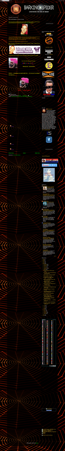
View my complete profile (46, 129)
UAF (27, 96)
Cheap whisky (45, 223)
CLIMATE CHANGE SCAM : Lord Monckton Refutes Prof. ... (49, 296)
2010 (44, 263)
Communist (13, 96)
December (45, 264)
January (45, 313)
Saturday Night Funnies (47, 294)
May (44, 308)
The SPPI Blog (45, 229)
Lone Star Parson (45, 201)
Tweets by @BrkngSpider (46, 156)
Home (24, 153)
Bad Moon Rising (45, 217)
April (45, 309)
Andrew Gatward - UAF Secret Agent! (49, 274)
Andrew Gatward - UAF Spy (48, 276)
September (45, 268)
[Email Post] (28, 95)
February (45, 312)
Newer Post (11, 153)
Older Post (37, 153)
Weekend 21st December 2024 (47, 245)
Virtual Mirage (45, 216)
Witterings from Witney (46, 237)
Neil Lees (18, 96)
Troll (25, 96)
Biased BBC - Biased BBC (47, 244)
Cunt (16, 96)
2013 (44, 259)
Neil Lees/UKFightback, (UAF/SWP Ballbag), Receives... (49, 298)
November (45, 265)
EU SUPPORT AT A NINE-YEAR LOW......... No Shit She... (48, 278)
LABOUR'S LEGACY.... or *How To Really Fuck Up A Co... (49, 282)
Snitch (21, 96)
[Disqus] (24, 111)
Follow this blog (49, 410)
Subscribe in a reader (49, 47)
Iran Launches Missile (47, 285)
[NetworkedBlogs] (49, 408)
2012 (44, 260)
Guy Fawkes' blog (46, 209)
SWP (23, 96)
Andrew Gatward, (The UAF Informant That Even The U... (49, 284)
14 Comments (24, 95)
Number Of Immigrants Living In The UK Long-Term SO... (49, 280)
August (45, 269)
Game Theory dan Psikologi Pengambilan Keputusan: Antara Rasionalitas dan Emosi (49, 231)
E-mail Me (49, 57)
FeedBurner (51, 54)
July (44, 305)
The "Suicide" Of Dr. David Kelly (49, 293)
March (45, 310)
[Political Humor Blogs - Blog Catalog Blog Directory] (49, 432)
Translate (52, 60)
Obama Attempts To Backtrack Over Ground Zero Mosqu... (49, 291)
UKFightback (30, 96)
